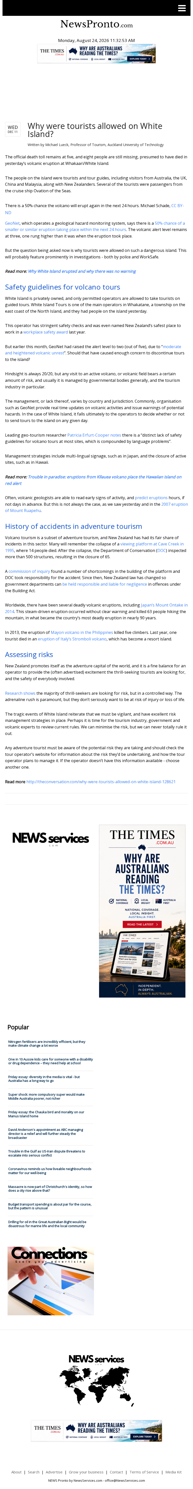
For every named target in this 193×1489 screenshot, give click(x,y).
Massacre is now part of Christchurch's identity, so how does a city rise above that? (50, 1188)
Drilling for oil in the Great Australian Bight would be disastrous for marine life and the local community (47, 1224)
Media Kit (173, 1471)
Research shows (20, 693)
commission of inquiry (29, 571)
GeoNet (12, 223)
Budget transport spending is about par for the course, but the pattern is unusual (49, 1206)
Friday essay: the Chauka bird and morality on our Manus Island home (46, 1114)
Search (33, 1471)
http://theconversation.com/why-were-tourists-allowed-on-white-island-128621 (101, 781)
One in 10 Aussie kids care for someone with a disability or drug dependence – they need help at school (50, 1061)
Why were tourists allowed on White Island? (95, 129)
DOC (161, 550)
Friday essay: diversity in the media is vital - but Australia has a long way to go (44, 1079)
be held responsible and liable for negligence (104, 584)
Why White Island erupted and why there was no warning (82, 271)
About (16, 1471)
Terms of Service (144, 1471)
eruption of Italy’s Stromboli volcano (72, 639)
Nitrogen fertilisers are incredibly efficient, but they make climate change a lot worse (46, 1043)
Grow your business (86, 1471)
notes (115, 435)
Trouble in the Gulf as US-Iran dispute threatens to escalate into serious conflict (46, 1153)
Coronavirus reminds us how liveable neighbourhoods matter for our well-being (49, 1171)
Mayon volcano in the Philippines (82, 632)
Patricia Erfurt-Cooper (88, 435)
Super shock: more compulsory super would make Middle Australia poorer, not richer (46, 1096)
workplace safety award (45, 332)
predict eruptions (151, 497)
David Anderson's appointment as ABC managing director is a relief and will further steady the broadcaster (45, 1133)
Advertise (54, 1471)
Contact (116, 1471)
